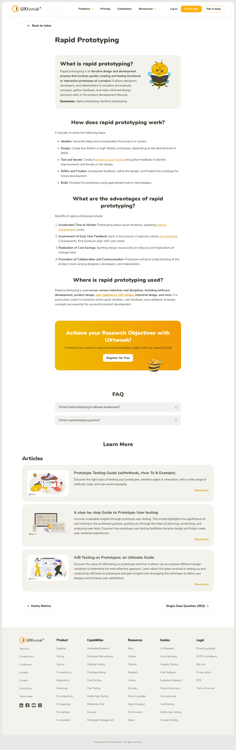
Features (87, 9)
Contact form (26, 656)
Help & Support (136, 704)
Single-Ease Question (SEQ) (185, 606)
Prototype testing (96, 672)
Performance (135, 712)
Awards (23, 672)
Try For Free (191, 9)
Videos (132, 680)
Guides (132, 656)
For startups (63, 712)
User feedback (168, 672)
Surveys (91, 712)
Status (131, 720)
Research (133, 672)
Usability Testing (169, 664)
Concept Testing (169, 720)
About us (24, 649)
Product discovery (170, 688)
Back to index (41, 26)
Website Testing (96, 664)
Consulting (25, 688)
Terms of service (205, 688)
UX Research (167, 648)
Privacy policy (203, 672)
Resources (148, 9)
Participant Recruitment (100, 656)
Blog (130, 648)
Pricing (105, 9)
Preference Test (95, 704)
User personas (168, 696)
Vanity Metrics (41, 606)
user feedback (168, 236)
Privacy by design (205, 648)
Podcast (132, 664)
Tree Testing (93, 688)
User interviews (168, 656)
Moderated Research (98, 648)
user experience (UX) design (115, 295)
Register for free (118, 358)
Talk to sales (26, 696)
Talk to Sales (213, 9)
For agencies (63, 704)
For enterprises (64, 696)
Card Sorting (94, 680)
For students (63, 720)
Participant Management (100, 720)
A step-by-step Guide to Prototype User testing (116, 512)
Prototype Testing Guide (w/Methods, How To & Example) (125, 472)
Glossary (133, 688)
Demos (60, 664)
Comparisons (63, 672)
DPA (199, 680)
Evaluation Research (171, 680)
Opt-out (200, 664)
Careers (23, 680)
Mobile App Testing (97, 696)
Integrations (62, 680)
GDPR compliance (206, 656)
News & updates (137, 696)
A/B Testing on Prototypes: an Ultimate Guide (114, 557)
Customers (124, 9)
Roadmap (61, 688)
